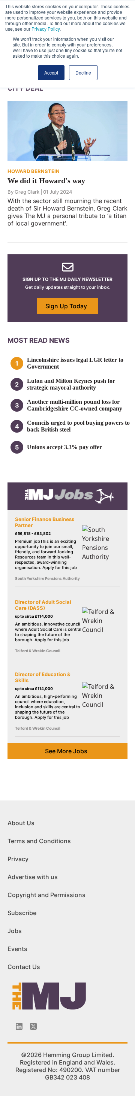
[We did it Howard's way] (68, 130)
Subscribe (22, 913)
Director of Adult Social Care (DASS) (43, 605)
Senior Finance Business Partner (44, 522)
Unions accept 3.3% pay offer (64, 447)
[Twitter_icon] (33, 1026)
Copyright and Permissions (47, 895)
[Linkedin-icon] (19, 1026)
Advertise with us (33, 877)
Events (17, 949)
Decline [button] (83, 72)
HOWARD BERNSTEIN (34, 171)
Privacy (18, 859)
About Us (21, 823)
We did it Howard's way (46, 180)
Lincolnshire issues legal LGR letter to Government (75, 363)
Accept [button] (51, 72)
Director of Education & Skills (42, 677)
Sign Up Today (66, 306)
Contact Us (24, 967)
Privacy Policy (46, 28)
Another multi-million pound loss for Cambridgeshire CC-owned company (74, 405)
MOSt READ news (39, 340)
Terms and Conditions (39, 841)
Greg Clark (27, 192)
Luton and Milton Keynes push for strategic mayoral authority (71, 384)
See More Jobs (66, 751)
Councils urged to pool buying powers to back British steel (78, 426)
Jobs (15, 931)
